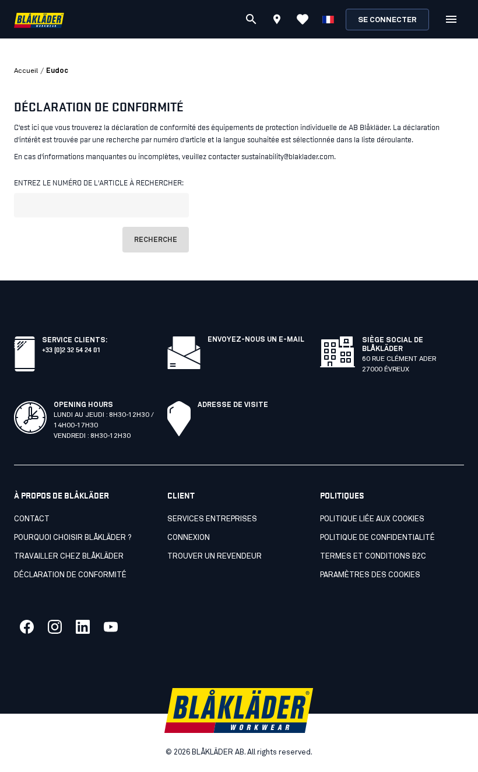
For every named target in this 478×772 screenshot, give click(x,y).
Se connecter (387, 20)
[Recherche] (251, 19)
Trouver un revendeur (214, 556)
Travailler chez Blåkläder (69, 556)
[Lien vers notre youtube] (111, 627)
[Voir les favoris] (302, 19)
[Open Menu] (451, 19)
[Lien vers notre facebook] (27, 627)
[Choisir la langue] (328, 19)
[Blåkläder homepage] (39, 19)
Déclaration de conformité (70, 575)
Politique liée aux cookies (372, 519)
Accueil (26, 71)
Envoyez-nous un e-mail (256, 339)
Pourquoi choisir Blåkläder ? (72, 538)
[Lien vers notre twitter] (55, 627)
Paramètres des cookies (370, 575)
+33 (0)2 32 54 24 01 (71, 349)
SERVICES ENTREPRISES (212, 519)
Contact (32, 519)
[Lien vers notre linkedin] (83, 627)
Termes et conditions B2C (373, 556)
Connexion (188, 538)
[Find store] (277, 21)
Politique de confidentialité (377, 538)
